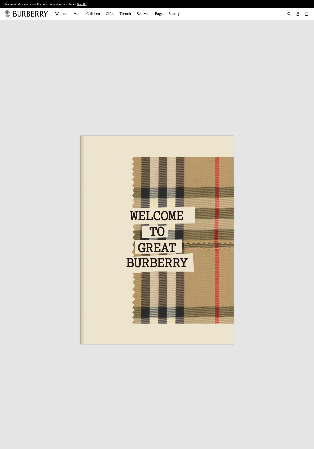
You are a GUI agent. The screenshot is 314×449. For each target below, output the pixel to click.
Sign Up (81, 4)
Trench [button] (125, 14)
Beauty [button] (174, 14)
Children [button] (93, 14)
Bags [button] (159, 14)
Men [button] (76, 14)
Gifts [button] (110, 14)
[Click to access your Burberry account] (298, 14)
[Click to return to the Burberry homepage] (30, 13)
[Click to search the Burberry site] (289, 14)
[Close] (308, 4)
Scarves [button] (143, 14)
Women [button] (61, 14)
